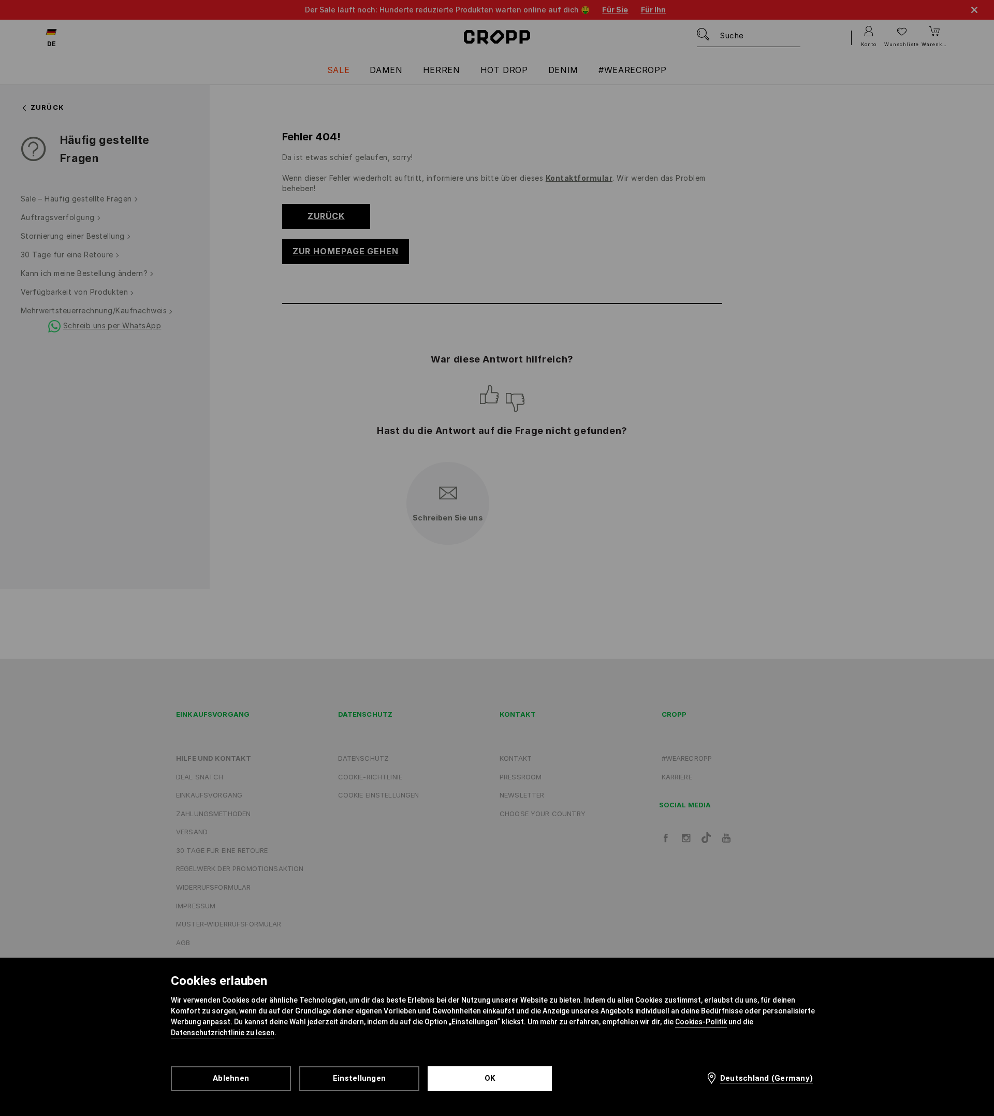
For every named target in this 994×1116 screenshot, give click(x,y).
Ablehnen (231, 1078)
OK (490, 1078)
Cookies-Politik (701, 1022)
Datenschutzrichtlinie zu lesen (222, 1032)
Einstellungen (359, 1078)
